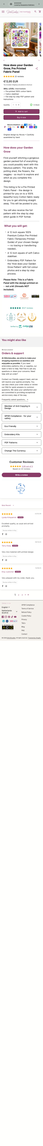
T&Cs (23, 623)
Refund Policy (26, 612)
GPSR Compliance (28, 605)
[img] (7, 514)
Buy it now (21, 117)
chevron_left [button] (4, 4)
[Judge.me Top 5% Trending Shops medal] (32, 317)
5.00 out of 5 (27, 466)
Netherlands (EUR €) (10, 611)
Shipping (14, 85)
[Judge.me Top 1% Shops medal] (21, 317)
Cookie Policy (26, 616)
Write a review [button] (21, 475)
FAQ (23, 630)
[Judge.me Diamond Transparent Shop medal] (20, 488)
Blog (23, 627)
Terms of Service (28, 608)
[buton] (6, 607)
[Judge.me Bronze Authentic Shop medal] (11, 317)
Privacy (24, 619)
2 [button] (18, 595)
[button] (9, 76)
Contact (24, 634)
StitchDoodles (11, 638)
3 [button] (22, 595)
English (6, 607)
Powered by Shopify (34, 638)
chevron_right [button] (39, 4)
